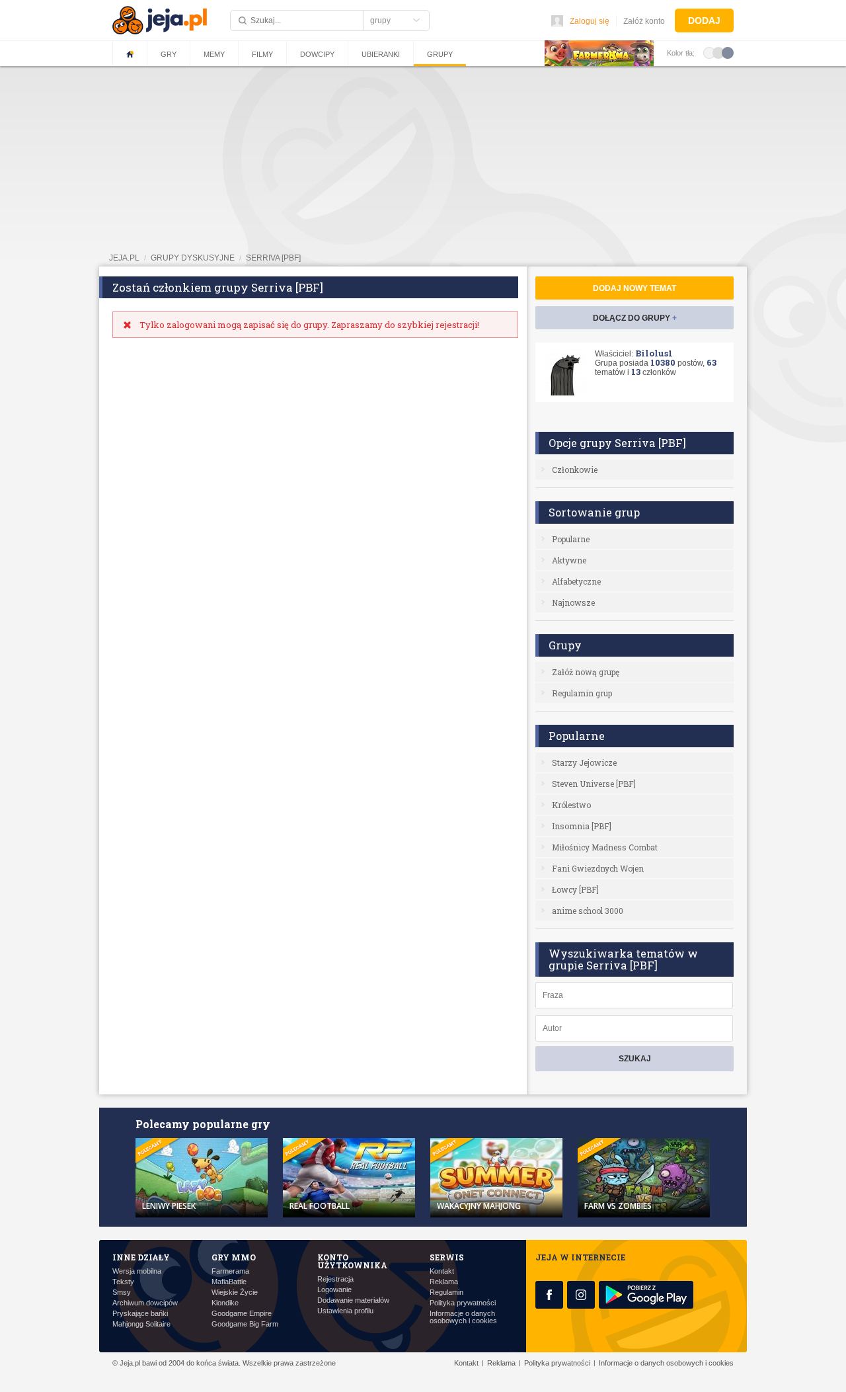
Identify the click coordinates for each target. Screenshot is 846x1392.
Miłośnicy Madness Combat (605, 847)
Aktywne (569, 560)
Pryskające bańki (140, 1313)
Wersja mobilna (136, 1271)
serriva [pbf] (273, 258)
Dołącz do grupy (635, 318)
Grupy (440, 54)
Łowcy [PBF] (575, 889)
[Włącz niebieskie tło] (728, 52)
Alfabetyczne (576, 581)
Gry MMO (234, 1257)
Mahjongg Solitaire (141, 1324)
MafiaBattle (229, 1282)
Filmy (262, 54)
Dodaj (704, 20)
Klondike (225, 1303)
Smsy (121, 1292)
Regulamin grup (582, 693)
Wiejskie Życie (235, 1292)
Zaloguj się (589, 21)
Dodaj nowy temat (634, 288)
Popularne (571, 539)
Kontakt (442, 1271)
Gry (168, 54)
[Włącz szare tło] (718, 52)
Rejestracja (335, 1279)
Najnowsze (573, 602)
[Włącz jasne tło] (709, 52)
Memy (214, 54)
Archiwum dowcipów (145, 1303)
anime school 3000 (587, 910)
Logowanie (334, 1289)
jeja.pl (124, 258)
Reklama (444, 1282)
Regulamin (446, 1292)
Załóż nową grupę (585, 672)
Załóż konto (644, 21)
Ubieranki (381, 54)
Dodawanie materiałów (353, 1300)
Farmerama (230, 1271)
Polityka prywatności (463, 1303)
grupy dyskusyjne (193, 258)
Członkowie (574, 469)
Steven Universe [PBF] (594, 783)
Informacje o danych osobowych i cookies (463, 1317)
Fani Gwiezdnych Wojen (598, 868)
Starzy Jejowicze (584, 762)
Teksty (123, 1282)
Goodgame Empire (242, 1313)
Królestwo (571, 804)
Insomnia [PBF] (581, 826)
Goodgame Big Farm (245, 1324)
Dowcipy (317, 54)
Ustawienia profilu (345, 1311)
